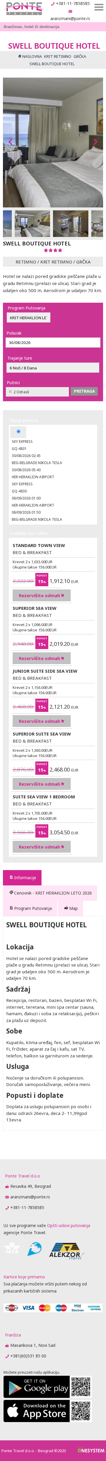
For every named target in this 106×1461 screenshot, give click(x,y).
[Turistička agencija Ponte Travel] (23, 8)
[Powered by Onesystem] (91, 1451)
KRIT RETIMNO (56, 262)
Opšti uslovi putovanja (68, 1225)
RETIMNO (26, 262)
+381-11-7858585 (73, 3)
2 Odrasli (21, 391)
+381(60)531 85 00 (28, 1356)
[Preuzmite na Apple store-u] (48, 1420)
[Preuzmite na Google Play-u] (48, 1396)
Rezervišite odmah (39, 595)
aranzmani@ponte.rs (70, 18)
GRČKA (83, 262)
